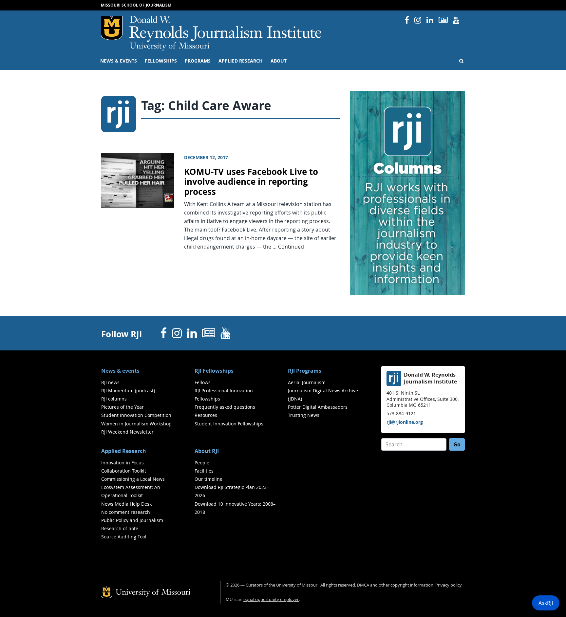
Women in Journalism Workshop (136, 424)
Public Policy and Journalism (132, 520)
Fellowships (161, 61)
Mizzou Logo (112, 28)
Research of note (119, 528)
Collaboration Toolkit (123, 471)
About (279, 61)
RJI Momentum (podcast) (128, 390)
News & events (118, 61)
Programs (198, 61)
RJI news (110, 382)
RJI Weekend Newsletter (127, 432)
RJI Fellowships (214, 370)
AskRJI (545, 603)
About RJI (207, 451)
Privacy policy (448, 585)
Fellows (203, 382)
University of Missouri (169, 46)
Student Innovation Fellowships (229, 424)
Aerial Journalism (307, 382)
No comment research (125, 512)
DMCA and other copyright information (395, 585)
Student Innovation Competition (136, 415)
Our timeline (208, 479)
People (202, 462)
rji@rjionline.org (405, 422)
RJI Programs (304, 370)
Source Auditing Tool (123, 536)
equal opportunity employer (271, 599)
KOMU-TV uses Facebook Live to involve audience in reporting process (251, 181)
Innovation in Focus (122, 462)
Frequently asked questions (225, 407)
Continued (291, 246)
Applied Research (240, 61)
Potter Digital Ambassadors (318, 407)
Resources (206, 415)
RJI (225, 29)
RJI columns (114, 399)
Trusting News (303, 415)
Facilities (204, 471)
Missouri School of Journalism (136, 5)
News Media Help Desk (126, 504)
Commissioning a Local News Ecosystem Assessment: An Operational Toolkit (133, 487)
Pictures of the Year (122, 407)
